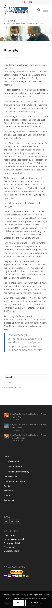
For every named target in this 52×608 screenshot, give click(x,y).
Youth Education (15, 466)
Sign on (7, 495)
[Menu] (44, 10)
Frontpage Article (12, 543)
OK (18, 602)
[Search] (37, 10)
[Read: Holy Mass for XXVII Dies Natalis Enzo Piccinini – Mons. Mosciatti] (6, 436)
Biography (9, 20)
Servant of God (10, 476)
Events (7, 486)
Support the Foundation (14, 481)
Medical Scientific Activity (18, 471)
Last (6, 521)
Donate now (9, 500)
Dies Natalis (10, 535)
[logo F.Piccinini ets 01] (21, 10)
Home (6, 456)
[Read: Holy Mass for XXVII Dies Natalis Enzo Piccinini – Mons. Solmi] (6, 425)
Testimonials (9, 382)
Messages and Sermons (14, 387)
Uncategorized (11, 550)
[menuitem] (37, 10)
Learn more (32, 602)
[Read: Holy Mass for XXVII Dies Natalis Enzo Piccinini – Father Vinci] (6, 415)
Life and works (14, 461)
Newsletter (8, 490)
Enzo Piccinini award (14, 539)
